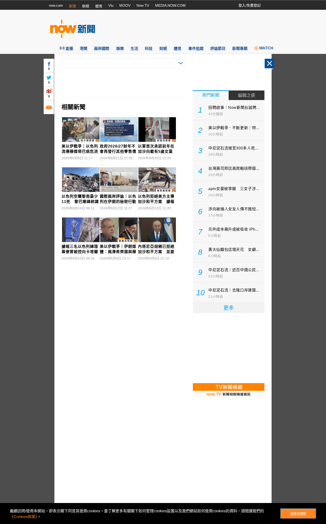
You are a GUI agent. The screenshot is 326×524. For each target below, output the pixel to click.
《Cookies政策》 (23, 517)
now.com (56, 5)
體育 (98, 6)
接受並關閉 (298, 514)
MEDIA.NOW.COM (170, 5)
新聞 (72, 6)
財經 (85, 6)
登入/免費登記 (249, 5)
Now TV (143, 5)
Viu (110, 5)
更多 (228, 308)
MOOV (125, 5)
